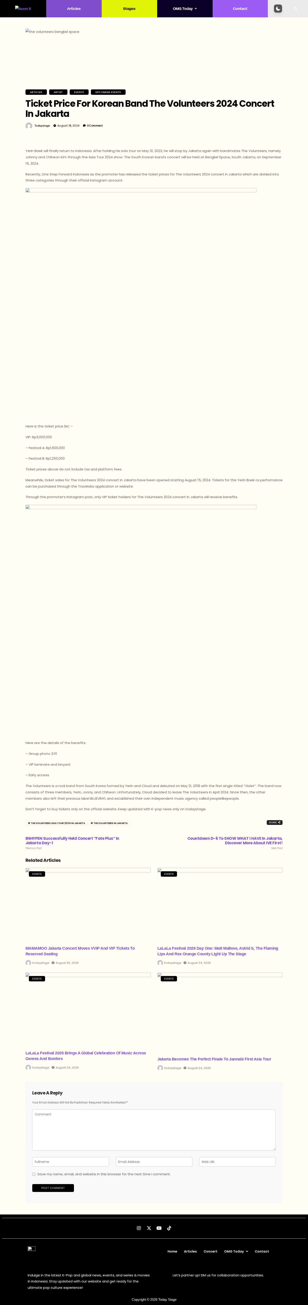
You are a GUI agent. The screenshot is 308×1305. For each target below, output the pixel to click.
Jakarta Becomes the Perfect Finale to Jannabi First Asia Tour (214, 1059)
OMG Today (183, 8)
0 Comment (95, 125)
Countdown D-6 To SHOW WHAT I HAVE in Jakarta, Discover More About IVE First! (235, 843)
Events (79, 92)
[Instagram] (138, 1228)
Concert (210, 1251)
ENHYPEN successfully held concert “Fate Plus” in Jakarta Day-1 (72, 843)
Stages (129, 8)
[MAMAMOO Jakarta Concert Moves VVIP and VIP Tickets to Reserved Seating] (88, 904)
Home (172, 1251)
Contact (240, 8)
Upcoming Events (108, 92)
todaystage (42, 125)
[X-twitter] (149, 1228)
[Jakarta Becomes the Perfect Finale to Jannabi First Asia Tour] (220, 1012)
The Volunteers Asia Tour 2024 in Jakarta (58, 823)
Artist (58, 92)
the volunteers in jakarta (111, 823)
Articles (74, 8)
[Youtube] (159, 1228)
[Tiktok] (169, 1228)
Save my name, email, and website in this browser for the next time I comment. (104, 1174)
